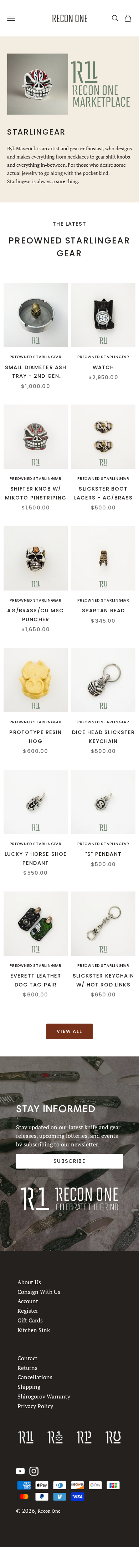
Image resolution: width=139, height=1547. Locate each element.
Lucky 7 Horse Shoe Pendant (36, 858)
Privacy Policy (35, 1406)
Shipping (28, 1387)
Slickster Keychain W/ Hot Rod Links (103, 980)
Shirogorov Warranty (43, 1396)
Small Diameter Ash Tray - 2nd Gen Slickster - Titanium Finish (36, 372)
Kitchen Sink (33, 1330)
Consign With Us (38, 1292)
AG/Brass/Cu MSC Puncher (35, 615)
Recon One (49, 1511)
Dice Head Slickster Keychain (103, 736)
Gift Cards (30, 1320)
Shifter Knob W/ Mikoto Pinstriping (36, 493)
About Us (29, 1282)
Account (27, 1301)
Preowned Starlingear (36, 357)
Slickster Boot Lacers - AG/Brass (103, 493)
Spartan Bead (103, 610)
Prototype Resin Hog (35, 736)
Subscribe (69, 1161)
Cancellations (34, 1377)
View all (70, 1031)
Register (27, 1311)
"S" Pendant (103, 854)
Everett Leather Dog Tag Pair (35, 980)
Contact (27, 1358)
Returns (27, 1368)
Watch (103, 367)
